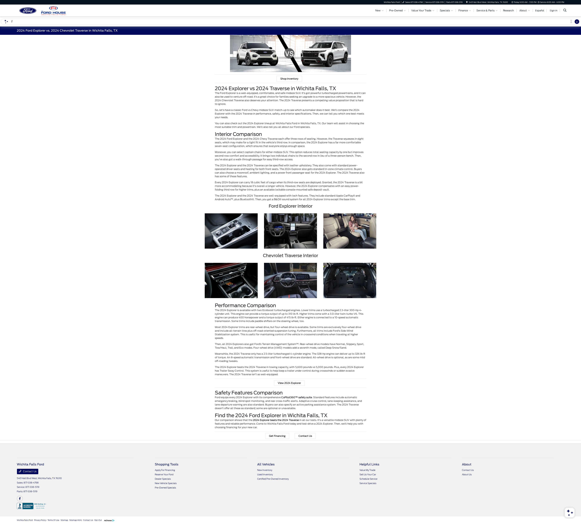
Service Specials (367, 483)
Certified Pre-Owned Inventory (273, 479)
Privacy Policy (40, 520)
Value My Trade (367, 470)
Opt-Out (98, 520)
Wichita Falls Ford (25, 520)
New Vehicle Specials (166, 483)
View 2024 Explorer (289, 383)
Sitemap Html (75, 520)
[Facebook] (20, 499)
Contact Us (305, 436)
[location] (467, 2)
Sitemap (64, 520)
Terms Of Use (53, 520)
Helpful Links (369, 464)
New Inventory (264, 470)
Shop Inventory (289, 78)
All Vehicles (266, 464)
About (466, 464)
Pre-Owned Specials (165, 487)
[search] (564, 11)
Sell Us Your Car (367, 474)
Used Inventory (265, 474)
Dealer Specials (163, 479)
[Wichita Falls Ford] (43, 10)
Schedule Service (368, 479)
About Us (467, 474)
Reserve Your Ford (164, 474)
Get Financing (277, 436)
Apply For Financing (165, 470)
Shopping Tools (166, 464)
